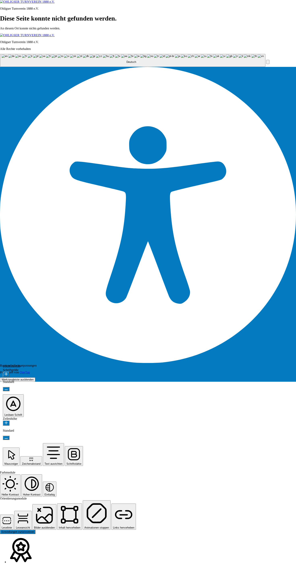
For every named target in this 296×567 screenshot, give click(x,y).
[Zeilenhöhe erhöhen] (6, 423)
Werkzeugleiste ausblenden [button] (18, 379)
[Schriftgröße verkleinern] (6, 389)
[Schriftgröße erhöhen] (6, 374)
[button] (267, 62)
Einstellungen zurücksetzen (18, 531)
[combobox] (132, 60)
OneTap (25, 372)
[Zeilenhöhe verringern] (6, 438)
